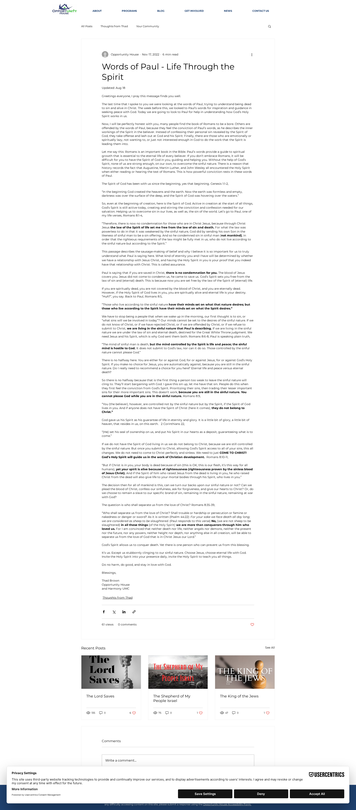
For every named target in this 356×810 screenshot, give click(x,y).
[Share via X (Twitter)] (114, 612)
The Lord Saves (100, 696)
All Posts (86, 26)
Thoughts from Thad (114, 26)
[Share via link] (134, 612)
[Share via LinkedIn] (124, 612)
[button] (270, 26)
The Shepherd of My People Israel (171, 698)
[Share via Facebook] (104, 612)
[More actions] (251, 54)
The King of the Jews (239, 696)
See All (270, 647)
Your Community (147, 26)
